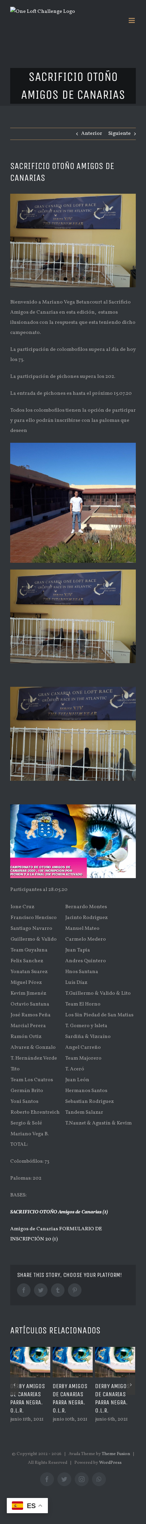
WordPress (110, 1463)
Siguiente (119, 133)
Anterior (91, 133)
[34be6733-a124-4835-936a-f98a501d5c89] (73, 241)
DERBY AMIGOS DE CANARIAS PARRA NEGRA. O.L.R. (27, 1398)
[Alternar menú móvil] (132, 20)
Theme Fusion (116, 1454)
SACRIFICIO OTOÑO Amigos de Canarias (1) (59, 1212)
